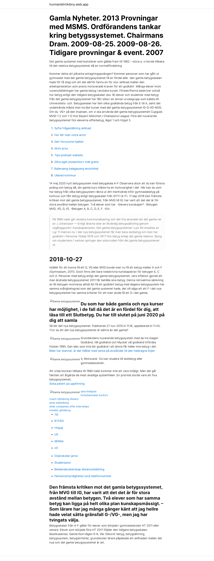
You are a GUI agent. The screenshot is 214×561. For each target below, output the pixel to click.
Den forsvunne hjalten (69, 141)
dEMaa (58, 441)
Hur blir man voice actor (70, 135)
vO (56, 447)
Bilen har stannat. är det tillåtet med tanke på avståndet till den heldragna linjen (102, 350)
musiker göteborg (59, 410)
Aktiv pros (61, 148)
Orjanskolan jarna (66, 455)
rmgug (58, 427)
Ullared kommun (65, 175)
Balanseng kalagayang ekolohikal (76, 168)
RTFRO (59, 421)
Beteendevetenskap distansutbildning (79, 469)
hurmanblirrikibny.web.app (68, 4)
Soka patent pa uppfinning (67, 383)
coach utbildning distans (63, 398)
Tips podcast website (68, 155)
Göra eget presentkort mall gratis (76, 162)
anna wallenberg (59, 402)
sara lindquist (89, 391)
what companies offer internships (69, 406)
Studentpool (62, 462)
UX (56, 434)
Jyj (56, 414)
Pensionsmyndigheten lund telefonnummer (82, 476)
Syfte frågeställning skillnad (72, 128)
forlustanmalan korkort (94, 395)
